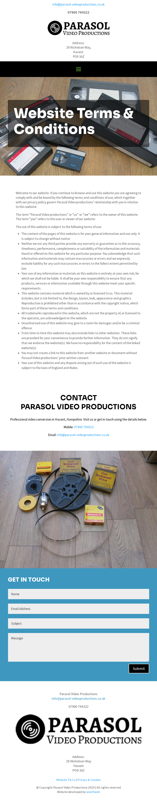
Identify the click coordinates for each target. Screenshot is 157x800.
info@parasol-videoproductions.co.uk (78, 4)
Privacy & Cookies (89, 780)
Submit (139, 668)
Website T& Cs (65, 780)
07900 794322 (84, 427)
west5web (93, 792)
